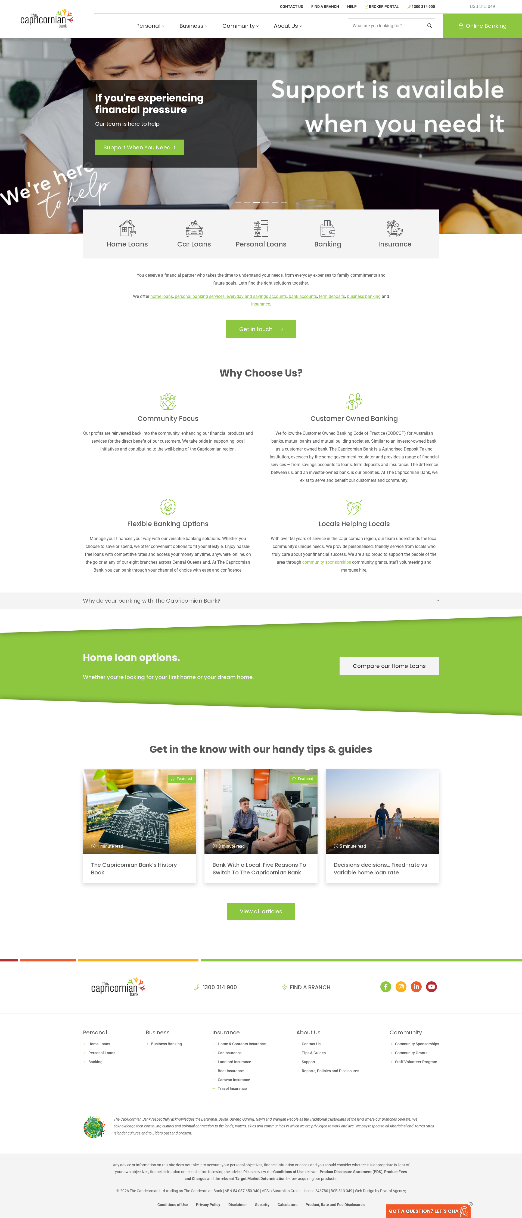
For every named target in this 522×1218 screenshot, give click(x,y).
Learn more (138, 142)
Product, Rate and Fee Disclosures (335, 1204)
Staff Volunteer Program (416, 1062)
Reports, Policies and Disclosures (330, 1071)
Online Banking (486, 26)
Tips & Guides (314, 1053)
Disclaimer (237, 1204)
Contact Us (291, 6)
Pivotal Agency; (393, 1191)
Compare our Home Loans (389, 666)
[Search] (429, 26)
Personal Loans (101, 1053)
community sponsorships (326, 562)
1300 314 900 (423, 6)
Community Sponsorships (417, 1044)
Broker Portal (383, 6)
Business (191, 26)
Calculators (287, 1204)
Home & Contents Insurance (242, 1044)
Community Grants (411, 1053)
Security (262, 1204)
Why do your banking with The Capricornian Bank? (151, 601)
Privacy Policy (208, 1204)
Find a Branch (325, 6)
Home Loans (99, 1044)
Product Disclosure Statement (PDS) (351, 1172)
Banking (95, 1062)
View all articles (261, 911)
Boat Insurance (231, 1071)
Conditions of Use (288, 1172)
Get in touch (256, 329)
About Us (286, 26)
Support (308, 1062)
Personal (148, 26)
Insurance (226, 1032)
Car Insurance (230, 1053)
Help (352, 6)
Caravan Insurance (234, 1080)
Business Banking (166, 1044)
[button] (238, 202)
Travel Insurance (232, 1088)
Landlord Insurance (234, 1062)
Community (238, 26)
